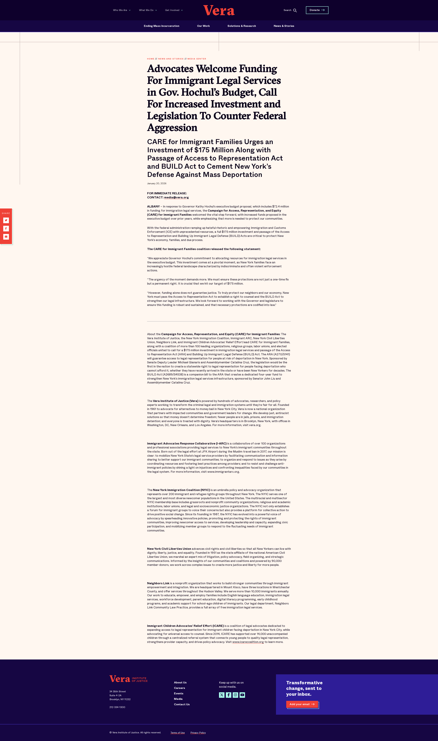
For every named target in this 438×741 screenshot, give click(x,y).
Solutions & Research (242, 26)
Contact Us (182, 704)
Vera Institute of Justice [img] (219, 10)
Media (178, 699)
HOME (150, 58)
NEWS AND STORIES (171, 58)
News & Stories (284, 26)
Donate (315, 10)
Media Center (197, 58)
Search (287, 10)
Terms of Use (177, 732)
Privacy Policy (198, 732)
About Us (180, 682)
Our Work (203, 26)
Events (178, 693)
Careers (179, 688)
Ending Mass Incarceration (161, 26)
